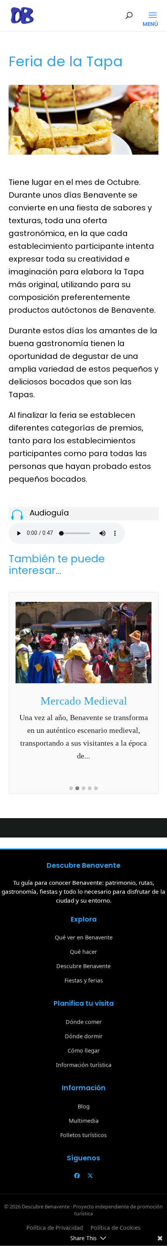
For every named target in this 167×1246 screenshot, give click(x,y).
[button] (71, 788)
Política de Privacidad (54, 1227)
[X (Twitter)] (90, 1175)
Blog (84, 1106)
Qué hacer (83, 951)
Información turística (83, 1064)
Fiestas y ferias (83, 980)
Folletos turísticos (83, 1135)
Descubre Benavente (83, 966)
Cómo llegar (84, 1050)
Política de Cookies (115, 1227)
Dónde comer (84, 1021)
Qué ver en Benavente (84, 937)
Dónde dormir (84, 1036)
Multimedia (84, 1120)
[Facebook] (77, 1175)
